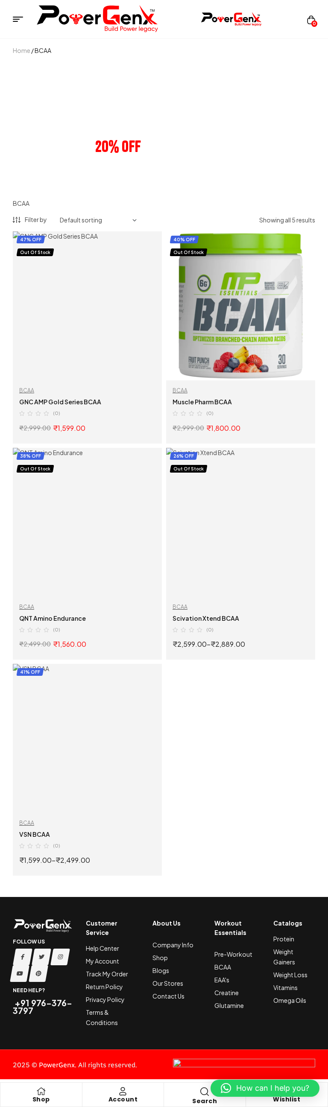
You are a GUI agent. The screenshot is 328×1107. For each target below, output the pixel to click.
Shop (41, 1099)
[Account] (123, 1091)
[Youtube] (19, 973)
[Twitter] (41, 957)
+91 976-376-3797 (42, 1006)
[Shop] (41, 1091)
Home (21, 50)
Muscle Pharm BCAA (202, 402)
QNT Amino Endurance (52, 618)
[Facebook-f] (22, 957)
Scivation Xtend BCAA (206, 618)
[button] (265, 1088)
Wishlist (286, 1099)
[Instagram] (60, 957)
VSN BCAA (34, 834)
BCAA (26, 390)
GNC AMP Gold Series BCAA (60, 402)
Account (123, 1099)
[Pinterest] (38, 973)
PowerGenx (57, 1065)
